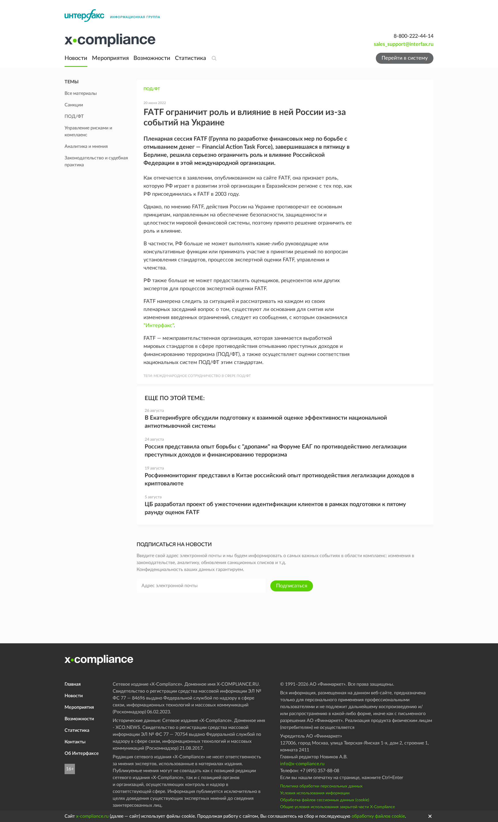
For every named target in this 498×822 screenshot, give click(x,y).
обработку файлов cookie (378, 816)
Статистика (190, 58)
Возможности (151, 58)
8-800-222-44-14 (413, 36)
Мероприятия (110, 58)
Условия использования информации (315, 793)
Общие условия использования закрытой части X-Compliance (337, 807)
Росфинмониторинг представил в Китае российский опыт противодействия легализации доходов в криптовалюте (279, 480)
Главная (73, 684)
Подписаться (291, 586)
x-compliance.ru (92, 816)
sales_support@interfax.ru (403, 44)
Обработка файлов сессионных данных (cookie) (324, 800)
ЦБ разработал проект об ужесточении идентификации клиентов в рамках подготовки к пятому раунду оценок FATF (275, 508)
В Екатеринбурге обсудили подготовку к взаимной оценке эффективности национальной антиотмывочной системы (266, 422)
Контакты (75, 742)
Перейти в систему (405, 58)
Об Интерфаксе (82, 753)
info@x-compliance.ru (302, 763)
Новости (76, 58)
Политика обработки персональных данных (321, 786)
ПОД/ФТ (152, 89)
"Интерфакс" (159, 325)
